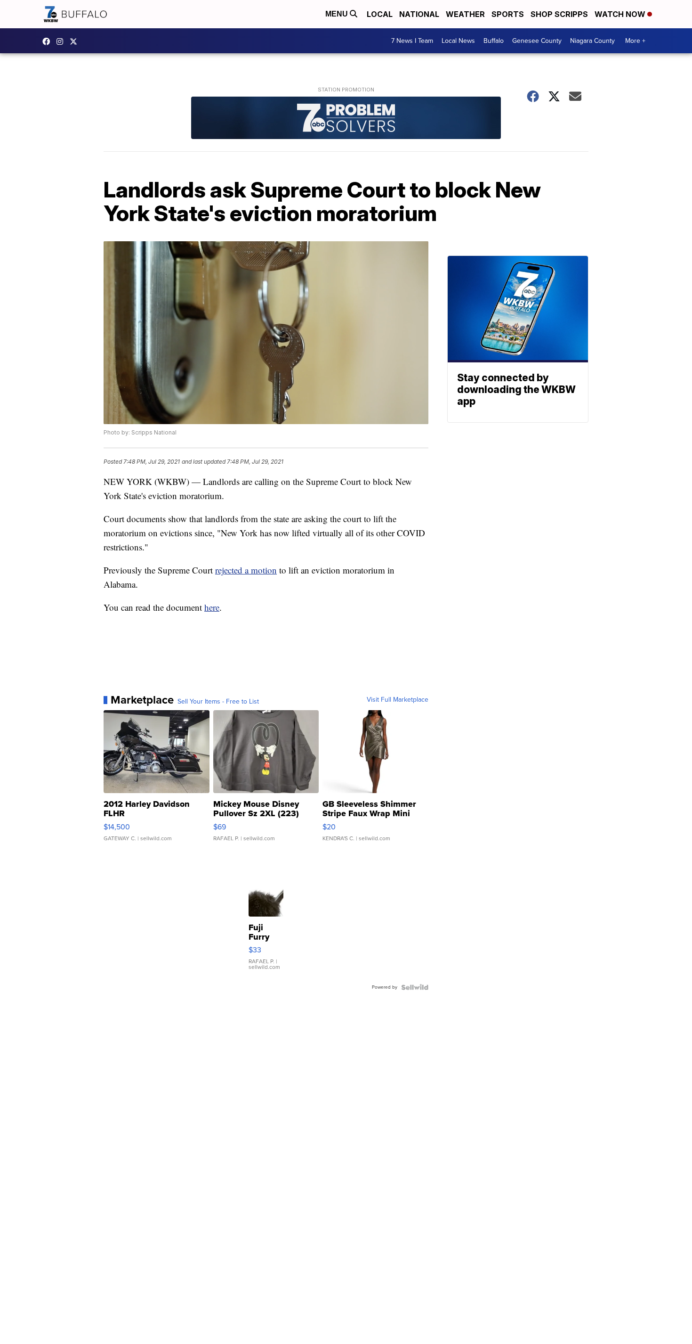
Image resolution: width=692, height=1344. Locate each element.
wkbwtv (48, 41)
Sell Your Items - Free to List (218, 701)
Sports (507, 14)
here (211, 607)
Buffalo (493, 41)
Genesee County (537, 41)
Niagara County (592, 41)
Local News (458, 41)
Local (380, 14)
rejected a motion (246, 570)
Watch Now (621, 14)
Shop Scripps (559, 14)
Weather (465, 14)
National (419, 14)
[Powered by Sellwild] (414, 987)
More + (635, 41)
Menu (337, 14)
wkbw (62, 41)
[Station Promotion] (346, 119)
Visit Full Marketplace (397, 700)
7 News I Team (412, 41)
